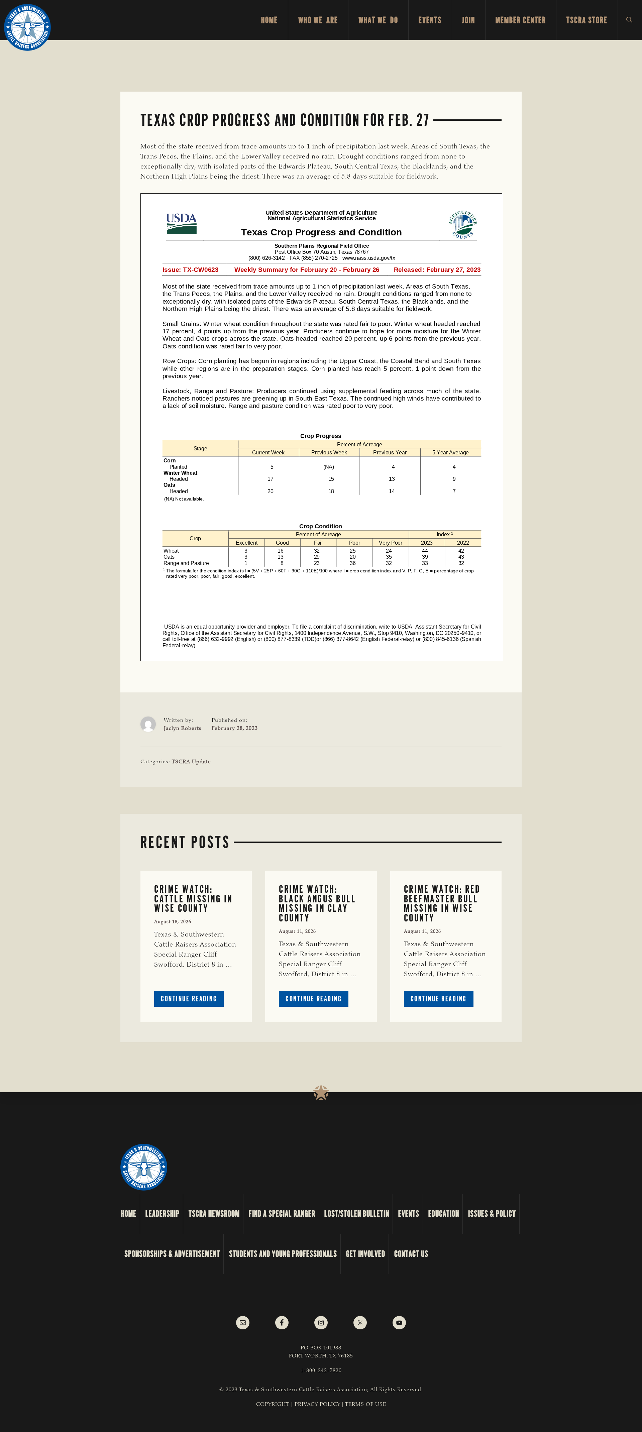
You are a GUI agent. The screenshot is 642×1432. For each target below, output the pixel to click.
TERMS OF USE (365, 1404)
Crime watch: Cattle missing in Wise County (193, 898)
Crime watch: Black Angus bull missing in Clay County (317, 903)
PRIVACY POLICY (317, 1404)
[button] (630, 20)
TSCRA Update (191, 762)
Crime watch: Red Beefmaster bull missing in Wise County (442, 903)
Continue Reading (192, 1000)
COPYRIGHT (273, 1404)
